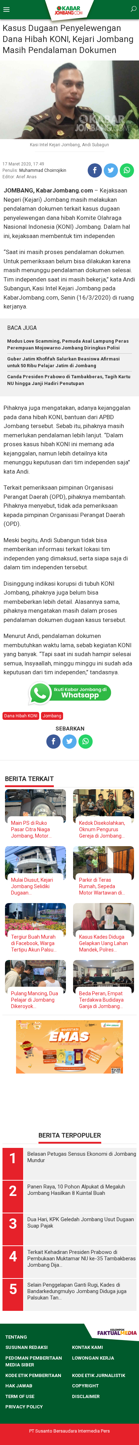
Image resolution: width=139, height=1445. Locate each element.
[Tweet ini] (111, 170)
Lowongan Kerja (93, 1358)
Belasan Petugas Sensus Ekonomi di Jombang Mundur (81, 1157)
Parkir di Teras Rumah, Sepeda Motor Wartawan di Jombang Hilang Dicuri (100, 886)
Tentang (16, 1337)
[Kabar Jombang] (69, 10)
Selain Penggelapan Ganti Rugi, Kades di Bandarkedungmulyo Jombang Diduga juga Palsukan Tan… (77, 1291)
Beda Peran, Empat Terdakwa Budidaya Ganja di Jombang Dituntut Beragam (101, 1000)
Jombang (52, 715)
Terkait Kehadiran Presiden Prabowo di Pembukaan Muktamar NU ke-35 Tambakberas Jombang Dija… (81, 1258)
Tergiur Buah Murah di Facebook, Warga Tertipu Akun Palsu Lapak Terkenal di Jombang (33, 943)
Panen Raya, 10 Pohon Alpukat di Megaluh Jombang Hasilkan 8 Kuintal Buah (76, 1189)
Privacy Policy (24, 1406)
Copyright (85, 1385)
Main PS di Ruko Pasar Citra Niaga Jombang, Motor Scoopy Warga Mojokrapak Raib (30, 829)
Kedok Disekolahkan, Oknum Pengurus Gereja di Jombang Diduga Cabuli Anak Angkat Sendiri (102, 829)
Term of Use (19, 1396)
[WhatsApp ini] (127, 170)
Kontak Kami (87, 1347)
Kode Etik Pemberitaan (33, 1375)
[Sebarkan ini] (95, 170)
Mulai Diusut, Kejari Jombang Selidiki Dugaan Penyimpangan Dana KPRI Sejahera (34, 886)
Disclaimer (85, 1396)
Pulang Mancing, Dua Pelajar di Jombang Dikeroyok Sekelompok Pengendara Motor (34, 1000)
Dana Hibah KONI (20, 715)
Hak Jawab (18, 1385)
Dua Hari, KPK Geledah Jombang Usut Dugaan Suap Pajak (80, 1222)
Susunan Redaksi (26, 1347)
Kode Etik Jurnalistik (98, 1375)
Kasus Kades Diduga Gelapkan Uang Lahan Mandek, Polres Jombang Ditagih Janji (103, 943)
